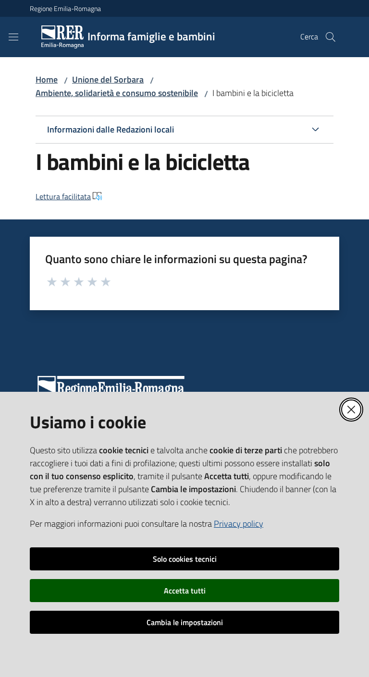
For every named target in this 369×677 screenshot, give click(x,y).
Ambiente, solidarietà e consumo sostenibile (117, 92)
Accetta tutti (185, 590)
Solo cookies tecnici (185, 559)
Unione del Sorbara (108, 79)
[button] (330, 37)
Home (47, 79)
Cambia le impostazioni (185, 622)
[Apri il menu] (13, 37)
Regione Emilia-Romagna (65, 8)
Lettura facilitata (63, 196)
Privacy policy (238, 523)
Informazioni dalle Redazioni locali (110, 129)
